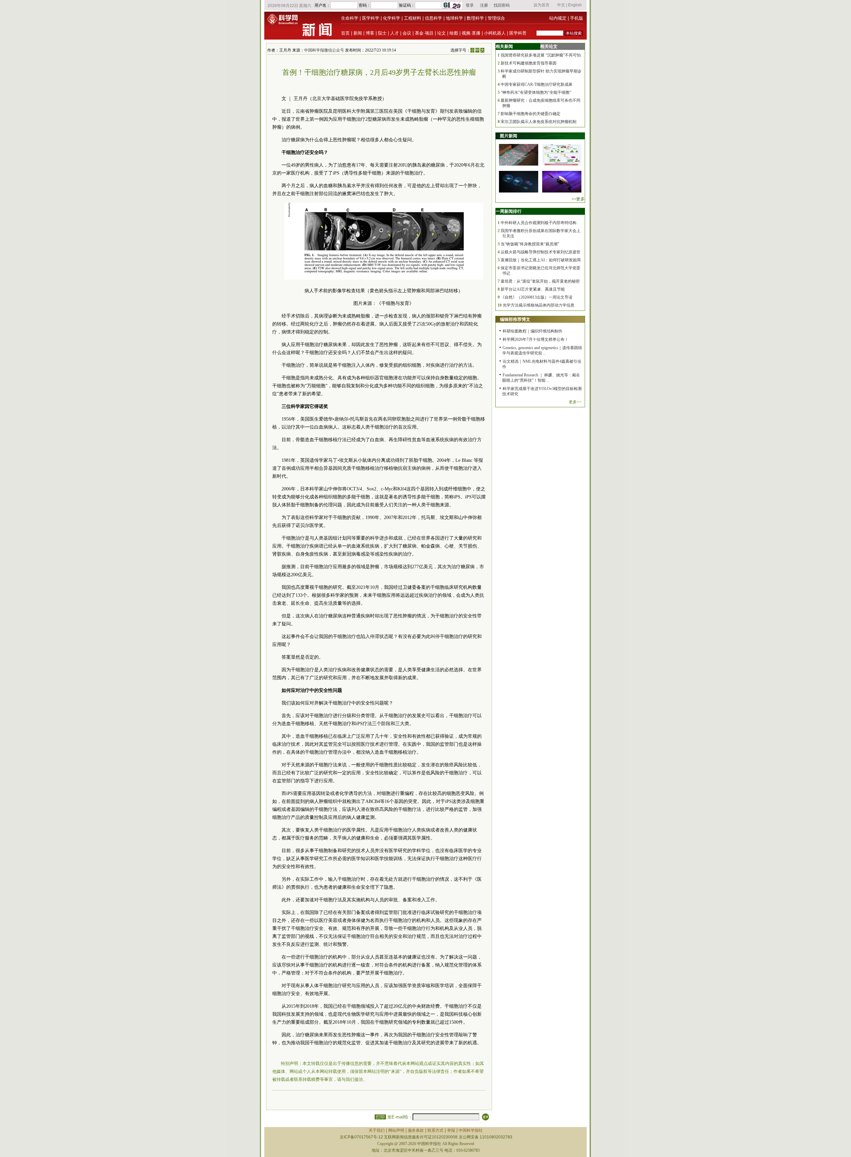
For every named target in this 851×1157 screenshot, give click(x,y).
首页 (345, 33)
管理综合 (496, 18)
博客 (370, 33)
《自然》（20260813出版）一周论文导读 (536, 297)
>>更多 (578, 198)
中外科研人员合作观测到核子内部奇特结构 (538, 222)
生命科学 (349, 18)
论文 (441, 33)
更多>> (575, 402)
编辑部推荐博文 (515, 319)
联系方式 (435, 1130)
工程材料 (412, 18)
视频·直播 (471, 33)
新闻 (357, 33)
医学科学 (370, 18)
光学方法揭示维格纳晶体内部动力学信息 (538, 305)
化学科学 (391, 18)
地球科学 (454, 18)
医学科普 (518, 33)
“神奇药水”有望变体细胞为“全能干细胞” (536, 92)
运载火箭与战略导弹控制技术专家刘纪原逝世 (540, 252)
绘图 (453, 33)
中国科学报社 (471, 1130)
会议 (407, 33)
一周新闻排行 (509, 211)
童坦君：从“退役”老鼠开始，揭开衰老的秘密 (540, 281)
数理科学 (475, 18)
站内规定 (557, 18)
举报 (451, 1130)
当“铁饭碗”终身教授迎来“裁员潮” (530, 244)
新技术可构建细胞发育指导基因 (528, 63)
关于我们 (377, 1130)
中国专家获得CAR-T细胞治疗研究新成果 (536, 84)
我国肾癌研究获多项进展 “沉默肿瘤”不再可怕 (541, 55)
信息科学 (433, 18)
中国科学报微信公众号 (324, 50)
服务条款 (416, 1130)
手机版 (576, 18)
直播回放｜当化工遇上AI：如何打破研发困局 (541, 260)
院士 (382, 33)
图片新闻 (508, 135)
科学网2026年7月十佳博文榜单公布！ (535, 339)
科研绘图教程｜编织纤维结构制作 (532, 331)
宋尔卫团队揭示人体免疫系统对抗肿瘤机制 (538, 121)
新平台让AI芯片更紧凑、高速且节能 (533, 289)
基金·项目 (424, 33)
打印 (380, 1116)
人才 (394, 33)
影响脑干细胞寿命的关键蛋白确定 (530, 113)
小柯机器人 (495, 33)
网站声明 (396, 1130)
